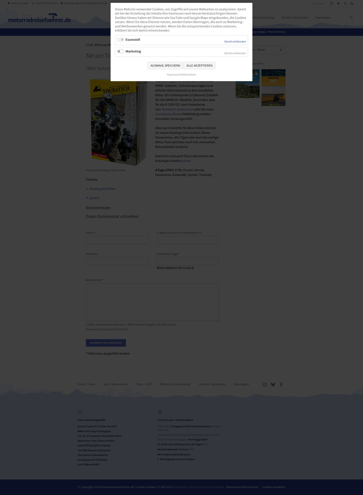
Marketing (133, 51)
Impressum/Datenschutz (181, 74)
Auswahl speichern (165, 65)
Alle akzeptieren (199, 65)
